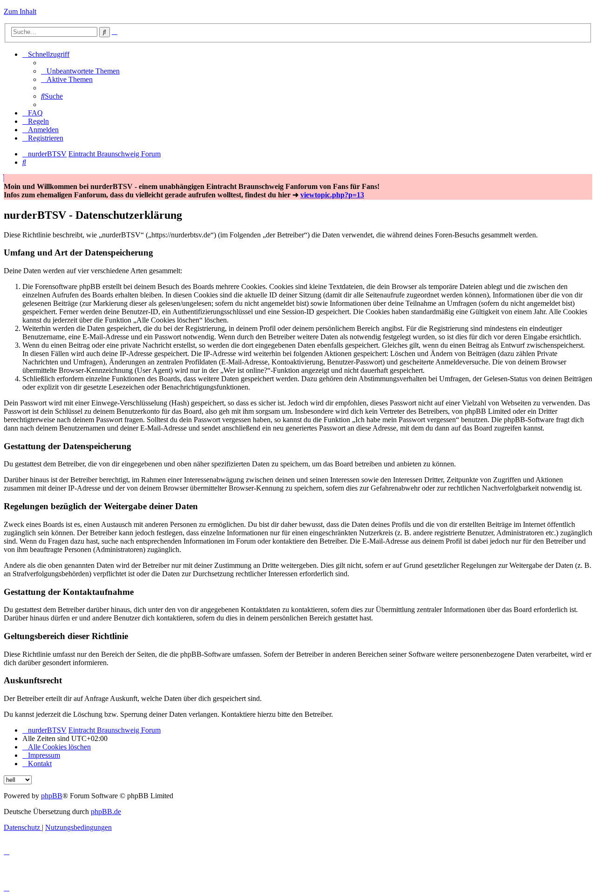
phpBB (51, 796)
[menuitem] (80, 71)
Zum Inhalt (20, 11)
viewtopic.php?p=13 (332, 195)
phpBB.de (106, 811)
